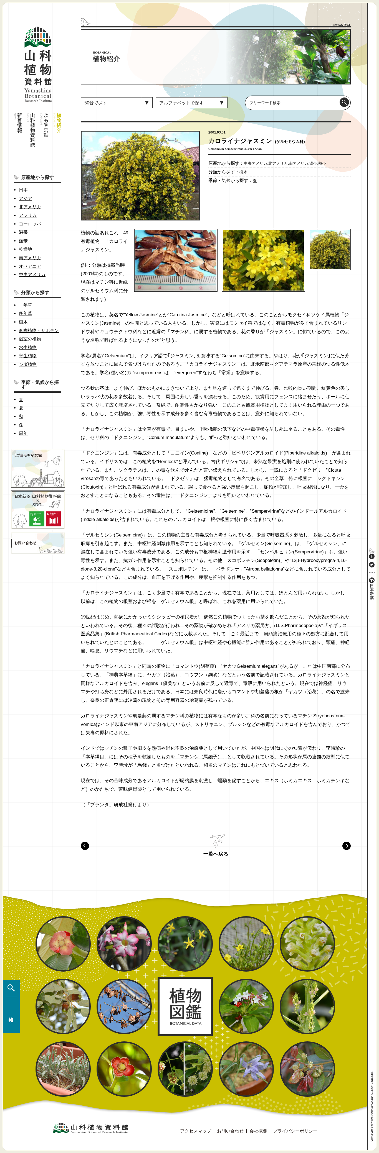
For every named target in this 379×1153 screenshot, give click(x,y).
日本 (23, 190)
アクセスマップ (195, 1131)
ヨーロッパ (30, 224)
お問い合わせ (230, 1131)
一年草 (25, 305)
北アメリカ (30, 206)
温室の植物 (30, 339)
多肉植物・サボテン (39, 330)
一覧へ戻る (215, 854)
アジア (25, 198)
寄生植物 (28, 355)
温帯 (23, 232)
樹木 (23, 322)
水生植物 (28, 347)
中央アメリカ (32, 274)
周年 (23, 433)
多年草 (25, 313)
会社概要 (258, 1131)
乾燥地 (25, 249)
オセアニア (30, 266)
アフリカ (28, 215)
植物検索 (10, 1006)
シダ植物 (28, 364)
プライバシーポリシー (295, 1131)
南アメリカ (30, 257)
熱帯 (23, 240)
